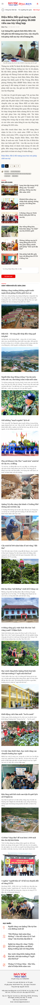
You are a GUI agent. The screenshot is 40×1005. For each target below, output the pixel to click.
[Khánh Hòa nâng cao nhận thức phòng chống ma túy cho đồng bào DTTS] (9, 204)
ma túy (6, 171)
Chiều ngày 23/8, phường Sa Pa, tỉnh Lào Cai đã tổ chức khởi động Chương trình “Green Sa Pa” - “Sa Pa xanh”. (19, 718)
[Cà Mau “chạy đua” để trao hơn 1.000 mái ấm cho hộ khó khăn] (20, 863)
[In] (14, 166)
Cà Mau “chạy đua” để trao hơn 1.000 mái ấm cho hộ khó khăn (18, 839)
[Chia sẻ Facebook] (3, 166)
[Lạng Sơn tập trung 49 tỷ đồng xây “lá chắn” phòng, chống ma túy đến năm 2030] (9, 189)
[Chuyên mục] (2, 4)
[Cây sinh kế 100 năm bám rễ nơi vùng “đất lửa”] (20, 571)
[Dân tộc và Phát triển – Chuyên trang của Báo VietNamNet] (13, 4)
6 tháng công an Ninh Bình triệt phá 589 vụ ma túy (28, 215)
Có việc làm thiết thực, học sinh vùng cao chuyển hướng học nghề (19, 752)
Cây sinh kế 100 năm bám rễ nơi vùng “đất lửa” (19, 547)
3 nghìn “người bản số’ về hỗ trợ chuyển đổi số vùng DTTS (20, 882)
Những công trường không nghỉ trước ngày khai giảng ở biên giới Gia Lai (17, 291)
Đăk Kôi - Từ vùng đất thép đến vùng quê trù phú (18, 335)
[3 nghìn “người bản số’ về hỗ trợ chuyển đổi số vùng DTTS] (20, 906)
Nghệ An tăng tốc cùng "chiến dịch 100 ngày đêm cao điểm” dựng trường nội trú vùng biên (21, 946)
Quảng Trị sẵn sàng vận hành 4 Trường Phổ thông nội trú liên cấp (19, 505)
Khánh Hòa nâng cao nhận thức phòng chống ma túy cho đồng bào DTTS (28, 202)
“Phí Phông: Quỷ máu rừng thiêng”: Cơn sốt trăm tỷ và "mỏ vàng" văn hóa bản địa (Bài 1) (21, 936)
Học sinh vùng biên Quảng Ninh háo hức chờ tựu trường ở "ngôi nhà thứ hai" (18, 672)
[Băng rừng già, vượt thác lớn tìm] (20, 653)
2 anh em (7, 176)
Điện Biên (15, 176)
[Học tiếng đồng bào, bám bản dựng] (9, 231)
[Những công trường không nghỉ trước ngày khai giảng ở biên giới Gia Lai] (20, 316)
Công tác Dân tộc (11, 10)
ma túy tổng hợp (15, 171)
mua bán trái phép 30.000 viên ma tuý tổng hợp (18, 173)
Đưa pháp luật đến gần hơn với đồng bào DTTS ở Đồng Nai (28, 256)
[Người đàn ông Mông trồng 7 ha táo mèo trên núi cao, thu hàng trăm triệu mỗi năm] (20, 402)
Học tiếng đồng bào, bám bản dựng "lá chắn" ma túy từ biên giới (28, 229)
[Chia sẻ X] (7, 166)
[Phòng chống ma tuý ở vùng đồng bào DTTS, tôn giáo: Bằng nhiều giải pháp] (9, 245)
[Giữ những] (20, 443)
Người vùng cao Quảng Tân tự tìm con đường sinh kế (22, 927)
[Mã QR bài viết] (18, 166)
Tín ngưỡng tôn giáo (25, 10)
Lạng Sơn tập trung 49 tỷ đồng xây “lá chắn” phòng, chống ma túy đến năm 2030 (28, 188)
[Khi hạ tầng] (20, 610)
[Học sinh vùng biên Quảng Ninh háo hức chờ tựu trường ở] (20, 696)
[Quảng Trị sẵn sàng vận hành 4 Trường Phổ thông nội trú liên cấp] (20, 528)
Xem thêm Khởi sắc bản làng (13, 286)
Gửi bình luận (8, 276)
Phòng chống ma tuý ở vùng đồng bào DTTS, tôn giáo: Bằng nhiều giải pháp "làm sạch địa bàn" (28, 244)
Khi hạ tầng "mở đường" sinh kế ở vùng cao (19, 589)
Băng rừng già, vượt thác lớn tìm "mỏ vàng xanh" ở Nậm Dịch (18, 629)
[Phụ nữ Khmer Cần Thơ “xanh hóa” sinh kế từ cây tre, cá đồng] (20, 486)
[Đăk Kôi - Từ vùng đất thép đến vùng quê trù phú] (20, 359)
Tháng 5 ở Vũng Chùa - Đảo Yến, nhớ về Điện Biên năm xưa (21, 965)
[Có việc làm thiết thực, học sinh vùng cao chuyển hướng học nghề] (20, 776)
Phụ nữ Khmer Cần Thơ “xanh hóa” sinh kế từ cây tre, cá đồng (20, 462)
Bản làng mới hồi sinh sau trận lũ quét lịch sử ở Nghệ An (19, 795)
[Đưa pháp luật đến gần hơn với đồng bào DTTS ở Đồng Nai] (9, 258)
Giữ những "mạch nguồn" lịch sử (15, 420)
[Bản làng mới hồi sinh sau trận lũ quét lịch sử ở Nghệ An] (20, 820)
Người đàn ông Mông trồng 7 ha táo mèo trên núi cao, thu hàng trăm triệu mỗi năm (19, 378)
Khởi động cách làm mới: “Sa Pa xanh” (17, 714)
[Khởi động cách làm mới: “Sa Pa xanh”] (20, 733)
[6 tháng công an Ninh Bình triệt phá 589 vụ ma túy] (9, 217)
